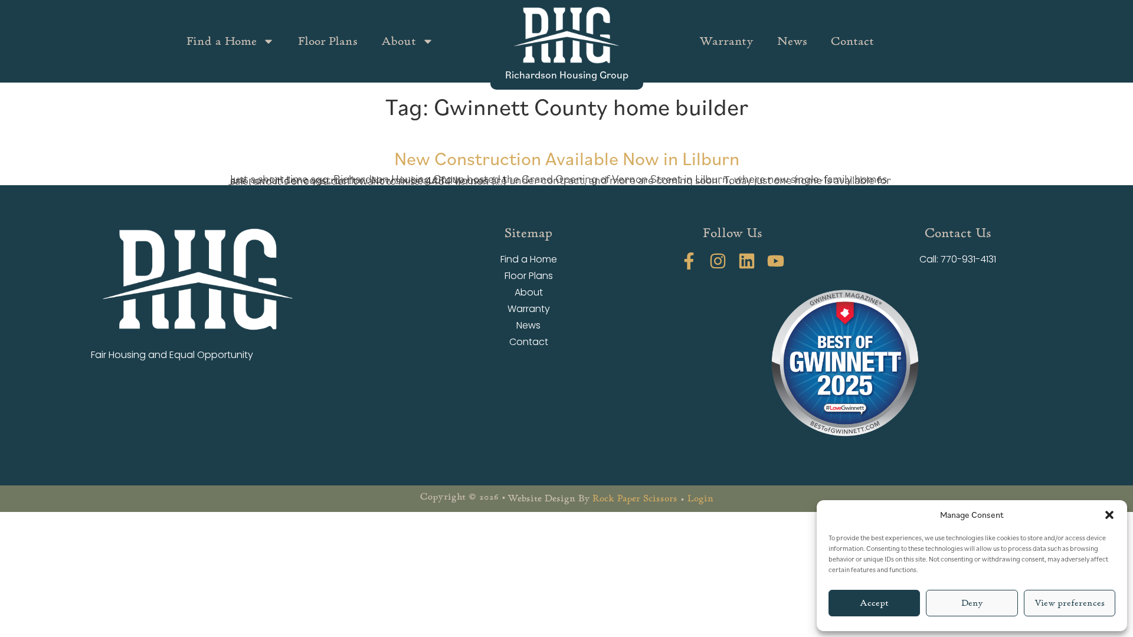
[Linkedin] (746, 261)
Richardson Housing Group (566, 74)
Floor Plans (328, 41)
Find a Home (221, 41)
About (398, 41)
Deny (972, 603)
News (792, 41)
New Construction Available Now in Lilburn (566, 158)
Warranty (726, 41)
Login (700, 498)
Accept (874, 603)
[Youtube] (775, 261)
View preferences (1069, 603)
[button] (1109, 515)
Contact (852, 41)
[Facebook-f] (689, 261)
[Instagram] (717, 261)
